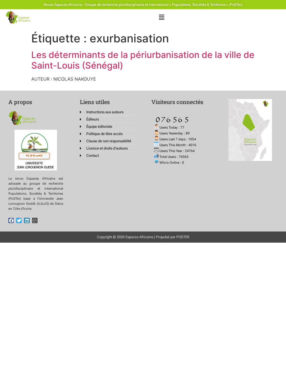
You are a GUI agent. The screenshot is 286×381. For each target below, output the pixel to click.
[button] (161, 17)
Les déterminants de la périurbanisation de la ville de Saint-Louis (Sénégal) (142, 60)
